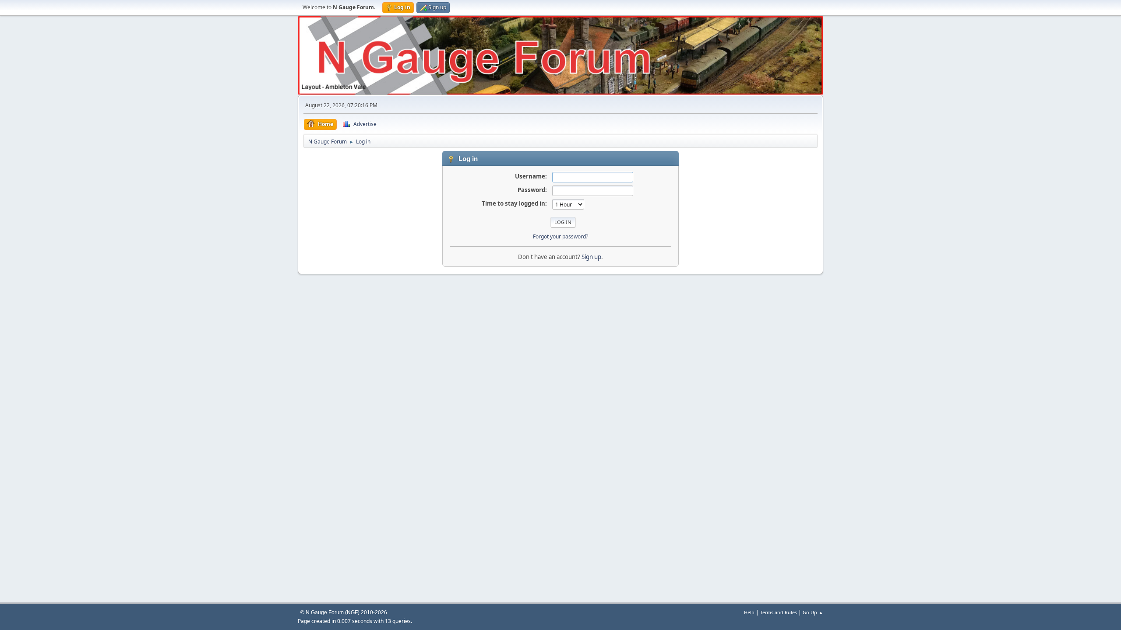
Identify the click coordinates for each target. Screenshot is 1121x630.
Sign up (591, 257)
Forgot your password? (560, 236)
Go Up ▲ (813, 612)
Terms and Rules (778, 612)
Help (749, 612)
